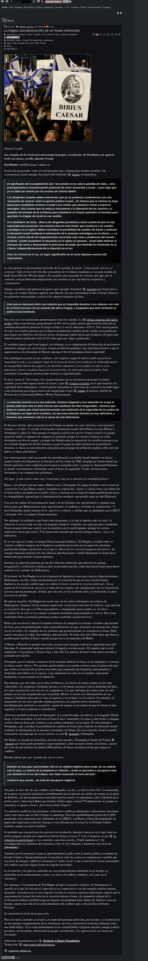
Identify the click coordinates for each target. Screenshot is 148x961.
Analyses (18, 7)
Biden (9, 46)
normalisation (12, 34)
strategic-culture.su (27, 27)
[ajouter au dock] (115, 34)
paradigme (73, 34)
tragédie (37, 34)
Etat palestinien (35, 40)
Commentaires (94, 7)
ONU (9, 49)
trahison (29, 34)
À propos (106, 7)
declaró (9, 743)
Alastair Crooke (13, 37)
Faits (11, 7)
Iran (27, 43)
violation (21, 34)
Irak (31, 43)
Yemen (43, 43)
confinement (48, 40)
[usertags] (104, 34)
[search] (20, 1)
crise (43, 34)
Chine (36, 43)
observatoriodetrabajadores (39, 944)
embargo (64, 34)
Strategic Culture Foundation (61, 941)
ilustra (76, 174)
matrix (57, 34)
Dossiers (59, 7)
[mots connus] (111, 34)
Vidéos (83, 7)
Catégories (48, 7)
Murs (11, 20)
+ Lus (66, 7)
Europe (25, 40)
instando (74, 734)
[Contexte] (108, 34)
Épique (39, 7)
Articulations (29, 7)
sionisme (50, 34)
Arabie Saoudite (18, 43)
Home (5, 7)
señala (81, 391)
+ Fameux (74, 7)
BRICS (14, 49)
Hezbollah (11, 40)
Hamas (19, 40)
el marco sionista (79, 383)
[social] (100, 34)
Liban (9, 43)
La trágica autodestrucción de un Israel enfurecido (42, 30)
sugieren (92, 289)
